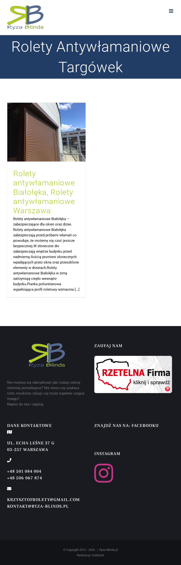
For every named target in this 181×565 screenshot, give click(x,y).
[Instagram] (103, 473)
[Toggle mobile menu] (171, 10)
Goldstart (98, 555)
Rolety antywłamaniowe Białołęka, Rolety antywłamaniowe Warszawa (44, 192)
